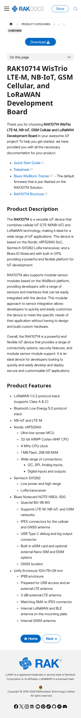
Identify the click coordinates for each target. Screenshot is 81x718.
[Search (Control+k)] (75, 9)
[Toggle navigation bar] (6, 8)
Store (60, 8)
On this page (19, 57)
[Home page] (11, 24)
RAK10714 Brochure (29, 194)
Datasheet (22, 169)
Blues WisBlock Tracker (32, 176)
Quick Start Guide (27, 163)
